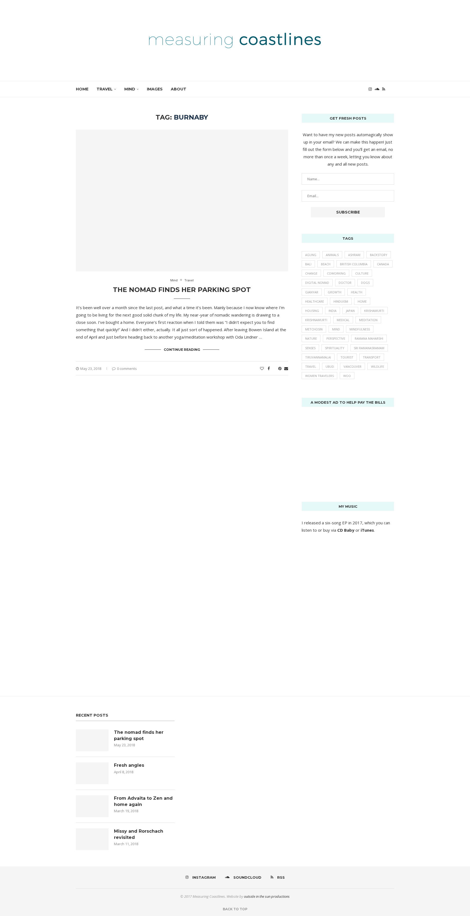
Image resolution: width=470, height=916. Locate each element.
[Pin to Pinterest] (280, 368)
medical (343, 320)
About (178, 89)
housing (312, 311)
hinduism (340, 301)
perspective (335, 338)
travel (310, 366)
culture (362, 273)
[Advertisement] (342, 449)
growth (334, 292)
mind (336, 329)
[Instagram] (370, 89)
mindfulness (360, 329)
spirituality (334, 348)
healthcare (314, 301)
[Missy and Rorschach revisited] (92, 839)
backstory (378, 255)
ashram (354, 255)
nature (311, 338)
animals (332, 255)
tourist (347, 357)
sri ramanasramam (369, 348)
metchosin (314, 329)
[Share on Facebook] (269, 368)
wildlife (377, 366)
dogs (365, 283)
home (362, 301)
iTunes (367, 530)
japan (350, 311)
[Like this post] (262, 368)
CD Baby (345, 530)
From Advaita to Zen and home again (143, 801)
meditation (368, 320)
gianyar (311, 292)
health (356, 292)
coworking (336, 273)
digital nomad (317, 283)
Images (155, 89)
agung (310, 255)
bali (308, 264)
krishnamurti (316, 320)
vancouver (352, 366)
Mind (129, 89)
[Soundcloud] (377, 89)
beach (325, 264)
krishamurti (374, 311)
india (332, 311)
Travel (105, 89)
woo (347, 376)
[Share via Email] (286, 368)
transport (372, 357)
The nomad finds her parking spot (182, 290)
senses (310, 348)
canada (383, 264)
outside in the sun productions (267, 896)
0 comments (127, 368)
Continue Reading (182, 350)
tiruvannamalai (318, 357)
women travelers (319, 376)
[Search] (391, 89)
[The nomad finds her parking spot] (92, 740)
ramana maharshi (369, 338)
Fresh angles (129, 765)
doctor (345, 283)
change (311, 273)
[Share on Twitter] (274, 368)
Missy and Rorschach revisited (138, 834)
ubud (330, 366)
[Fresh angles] (92, 773)
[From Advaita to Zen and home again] (92, 806)
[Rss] (383, 89)
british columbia (353, 264)
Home (82, 89)
